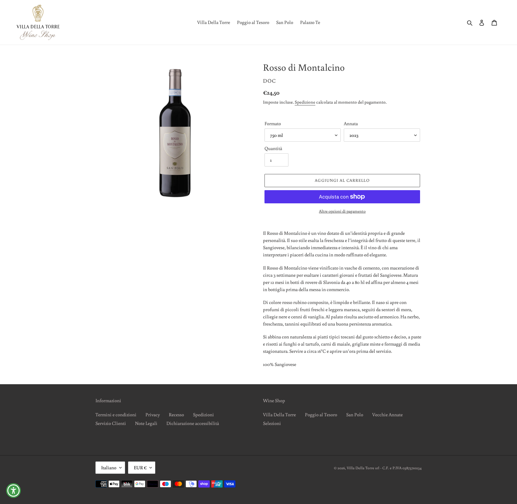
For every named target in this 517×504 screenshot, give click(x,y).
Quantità (273, 148)
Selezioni (272, 423)
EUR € (140, 467)
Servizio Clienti (110, 423)
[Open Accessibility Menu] (13, 490)
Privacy (152, 414)
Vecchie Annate (387, 414)
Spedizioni (203, 414)
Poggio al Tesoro (321, 414)
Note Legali (146, 423)
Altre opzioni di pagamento (342, 211)
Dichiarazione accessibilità (192, 423)
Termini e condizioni (115, 414)
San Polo (354, 414)
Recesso (176, 414)
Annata (351, 123)
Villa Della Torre (279, 414)
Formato (272, 123)
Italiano (108, 467)
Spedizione (305, 102)
